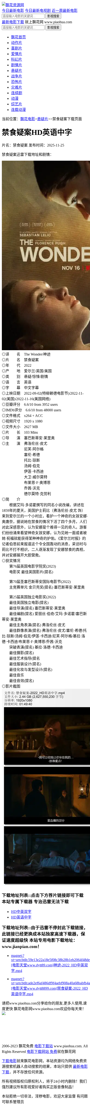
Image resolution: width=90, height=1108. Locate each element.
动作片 (16, 43)
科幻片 (16, 59)
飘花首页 (18, 37)
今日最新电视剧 (38, 11)
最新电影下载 (13, 22)
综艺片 (16, 104)
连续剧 (16, 93)
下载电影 (9, 1061)
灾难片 (16, 87)
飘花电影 (27, 119)
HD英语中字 (21, 917)
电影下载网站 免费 (42, 1052)
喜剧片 (16, 48)
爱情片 (16, 54)
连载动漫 (18, 110)
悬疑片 (16, 71)
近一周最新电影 (65, 11)
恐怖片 (16, 82)
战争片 (16, 76)
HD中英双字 (21, 912)
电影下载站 (43, 1046)
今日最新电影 (13, 11)
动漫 (14, 98)
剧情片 (16, 65)
